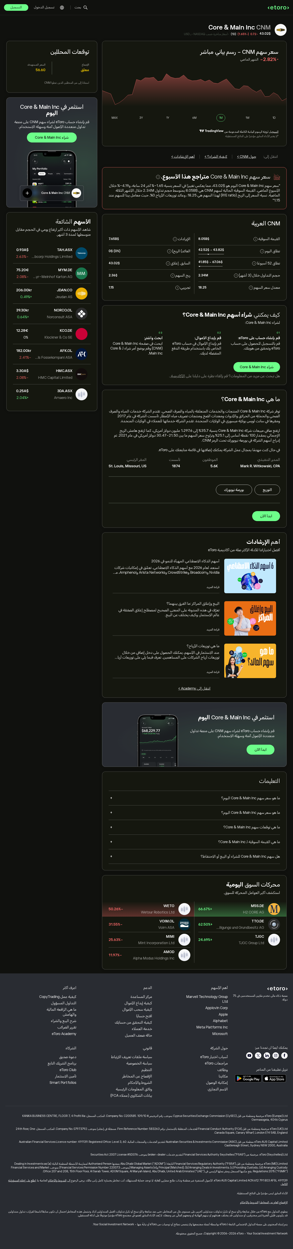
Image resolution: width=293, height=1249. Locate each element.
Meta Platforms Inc (212, 1027)
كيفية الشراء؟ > (216, 157)
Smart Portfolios (63, 1083)
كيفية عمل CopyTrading (57, 997)
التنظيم (147, 1070)
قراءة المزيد (212, 587)
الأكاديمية (177, 376)
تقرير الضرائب (66, 1027)
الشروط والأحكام (140, 1083)
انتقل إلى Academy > (194, 688)
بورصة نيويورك (234, 490)
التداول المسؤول (63, 1003)
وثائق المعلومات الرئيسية (134, 1089)
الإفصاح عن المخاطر (137, 1076)
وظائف (222, 1070)
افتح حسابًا (144, 1016)
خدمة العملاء (142, 1029)
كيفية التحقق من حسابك (133, 1022)
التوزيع (267, 490)
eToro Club (68, 1070)
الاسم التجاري (218, 1089)
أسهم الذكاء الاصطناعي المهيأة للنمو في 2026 (185, 561)
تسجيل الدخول (44, 7)
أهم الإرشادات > (183, 157)
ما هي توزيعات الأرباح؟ (203, 646)
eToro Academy (64, 1034)
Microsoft (220, 1034)
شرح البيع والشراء (63, 1021)
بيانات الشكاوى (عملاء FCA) (131, 1096)
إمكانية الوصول (217, 1083)
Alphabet (220, 1021)
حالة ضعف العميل (138, 1035)
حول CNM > (246, 157)
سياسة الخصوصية (139, 1063)
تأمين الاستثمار (65, 1076)
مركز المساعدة (141, 997)
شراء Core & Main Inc (52, 137)
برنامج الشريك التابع (62, 1063)
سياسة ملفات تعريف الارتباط (131, 1057)
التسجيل (16, 7)
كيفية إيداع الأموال (138, 1003)
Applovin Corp (216, 1008)
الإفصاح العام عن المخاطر (274, 1202)
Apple (223, 1014)
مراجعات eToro (216, 1063)
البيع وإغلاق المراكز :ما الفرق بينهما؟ (193, 604)
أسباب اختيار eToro (214, 1057)
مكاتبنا (223, 1076)
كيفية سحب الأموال (137, 1009)
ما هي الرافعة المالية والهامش (61, 1011)
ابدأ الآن (266, 516)
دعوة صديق (67, 1057)
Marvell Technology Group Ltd (207, 999)
